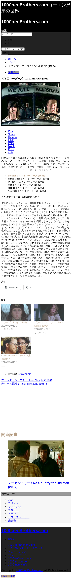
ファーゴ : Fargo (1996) (14, 322)
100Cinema (24, 374)
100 (10, 499)
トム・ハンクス (17, 551)
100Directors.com (18, 561)
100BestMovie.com (19, 558)
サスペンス (14, 506)
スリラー (13, 72)
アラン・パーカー (18, 555)
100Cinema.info (17, 564)
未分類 (12, 520)
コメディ (13, 503)
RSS (11, 539)
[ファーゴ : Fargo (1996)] (16, 312)
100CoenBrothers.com (24, 21)
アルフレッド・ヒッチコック (25, 548)
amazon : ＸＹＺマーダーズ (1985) (26, 175)
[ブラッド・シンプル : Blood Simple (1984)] (49, 312)
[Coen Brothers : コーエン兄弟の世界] (16, 345)
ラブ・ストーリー (18, 517)
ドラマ (12, 513)
